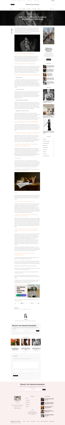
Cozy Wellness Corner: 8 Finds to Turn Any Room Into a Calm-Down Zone (50, 66)
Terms (38, 421)
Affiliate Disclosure (44, 421)
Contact (28, 421)
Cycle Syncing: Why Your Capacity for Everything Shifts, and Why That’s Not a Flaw (48, 132)
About (24, 421)
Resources (27, 404)
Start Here (48, 59)
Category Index (51, 421)
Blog (26, 398)
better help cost (32, 414)
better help (29, 413)
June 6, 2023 (30, 21)
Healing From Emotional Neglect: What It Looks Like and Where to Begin (25, 349)
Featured (44, 139)
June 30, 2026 (48, 84)
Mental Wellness (46, 143)
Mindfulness (45, 145)
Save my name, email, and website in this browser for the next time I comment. (23, 373)
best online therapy (32, 411)
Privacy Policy (33, 421)
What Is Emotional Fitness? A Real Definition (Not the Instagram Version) (15, 349)
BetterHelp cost (34, 413)
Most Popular (45, 147)
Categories (28, 402)
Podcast (44, 151)
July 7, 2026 (48, 76)
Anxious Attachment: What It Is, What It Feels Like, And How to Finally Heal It (50, 82)
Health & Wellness (46, 141)
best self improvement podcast (32, 412)
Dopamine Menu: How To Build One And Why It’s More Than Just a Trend (48, 116)
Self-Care (44, 153)
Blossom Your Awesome (32, 4)
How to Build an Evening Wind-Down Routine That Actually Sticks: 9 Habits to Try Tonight (50, 70)
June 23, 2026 (44, 133)
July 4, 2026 (46, 412)
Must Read (45, 149)
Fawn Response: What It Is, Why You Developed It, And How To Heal (36, 349)
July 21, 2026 (48, 72)
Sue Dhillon (34, 21)
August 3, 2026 (46, 400)
